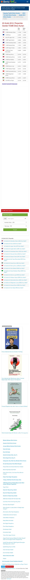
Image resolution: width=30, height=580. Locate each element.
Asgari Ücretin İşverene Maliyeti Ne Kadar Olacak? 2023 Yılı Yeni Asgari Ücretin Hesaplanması (14, 538)
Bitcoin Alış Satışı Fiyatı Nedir (9, 469)
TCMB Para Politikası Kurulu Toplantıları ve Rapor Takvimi (14, 564)
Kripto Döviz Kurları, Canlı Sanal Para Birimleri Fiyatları (13, 473)
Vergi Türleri (5, 487)
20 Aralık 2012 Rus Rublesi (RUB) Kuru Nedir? (14, 268)
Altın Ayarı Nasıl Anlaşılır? (8, 504)
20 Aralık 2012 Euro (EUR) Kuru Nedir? (12, 243)
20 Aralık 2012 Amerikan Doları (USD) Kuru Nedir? (15, 241)
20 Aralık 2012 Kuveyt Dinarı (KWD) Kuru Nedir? (14, 285)
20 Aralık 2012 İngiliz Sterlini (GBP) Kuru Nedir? (14, 248)
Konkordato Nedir (7, 532)
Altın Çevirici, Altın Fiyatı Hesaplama (11, 511)
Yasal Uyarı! (9, 578)
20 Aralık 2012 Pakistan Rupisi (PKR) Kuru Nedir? (15, 277)
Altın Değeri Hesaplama (8, 523)
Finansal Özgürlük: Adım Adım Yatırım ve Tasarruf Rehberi (14, 406)
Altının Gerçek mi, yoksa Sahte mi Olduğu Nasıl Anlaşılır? (13, 508)
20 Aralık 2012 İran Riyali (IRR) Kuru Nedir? (13, 287)
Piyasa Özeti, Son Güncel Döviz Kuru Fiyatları (13, 466)
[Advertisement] (15, 147)
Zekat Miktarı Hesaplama (8, 517)
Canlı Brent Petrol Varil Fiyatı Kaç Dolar (11, 501)
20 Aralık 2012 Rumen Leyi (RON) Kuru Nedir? (14, 275)
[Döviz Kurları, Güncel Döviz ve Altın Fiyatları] (8, 1)
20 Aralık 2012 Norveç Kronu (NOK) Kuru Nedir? (14, 265)
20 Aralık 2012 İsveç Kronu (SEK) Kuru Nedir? (14, 263)
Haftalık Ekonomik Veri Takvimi (10, 514)
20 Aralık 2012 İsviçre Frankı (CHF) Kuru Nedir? (14, 256)
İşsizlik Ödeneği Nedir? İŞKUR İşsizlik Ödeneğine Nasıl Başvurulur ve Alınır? (14, 543)
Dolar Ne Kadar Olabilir (8, 549)
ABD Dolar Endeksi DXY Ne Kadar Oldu (12, 498)
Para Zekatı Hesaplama (8, 526)
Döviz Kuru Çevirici (7, 214)
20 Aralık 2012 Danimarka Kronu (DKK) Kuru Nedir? (15, 280)
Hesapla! (15, 229)
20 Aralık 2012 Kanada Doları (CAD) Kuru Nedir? (15, 254)
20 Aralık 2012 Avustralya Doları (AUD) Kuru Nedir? (15, 251)
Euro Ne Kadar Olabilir (8, 552)
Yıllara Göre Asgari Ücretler (9, 535)
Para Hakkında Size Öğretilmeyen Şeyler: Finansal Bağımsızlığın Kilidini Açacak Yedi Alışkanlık (13, 379)
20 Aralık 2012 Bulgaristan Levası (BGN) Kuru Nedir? (15, 282)
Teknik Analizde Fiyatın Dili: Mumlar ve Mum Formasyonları (15, 433)
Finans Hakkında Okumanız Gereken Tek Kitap (12, 351)
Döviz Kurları (12, 568)
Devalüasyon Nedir (7, 529)
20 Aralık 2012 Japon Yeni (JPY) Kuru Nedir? (14, 246)
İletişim (4, 558)
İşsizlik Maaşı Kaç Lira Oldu (9, 546)
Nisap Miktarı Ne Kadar (8, 520)
